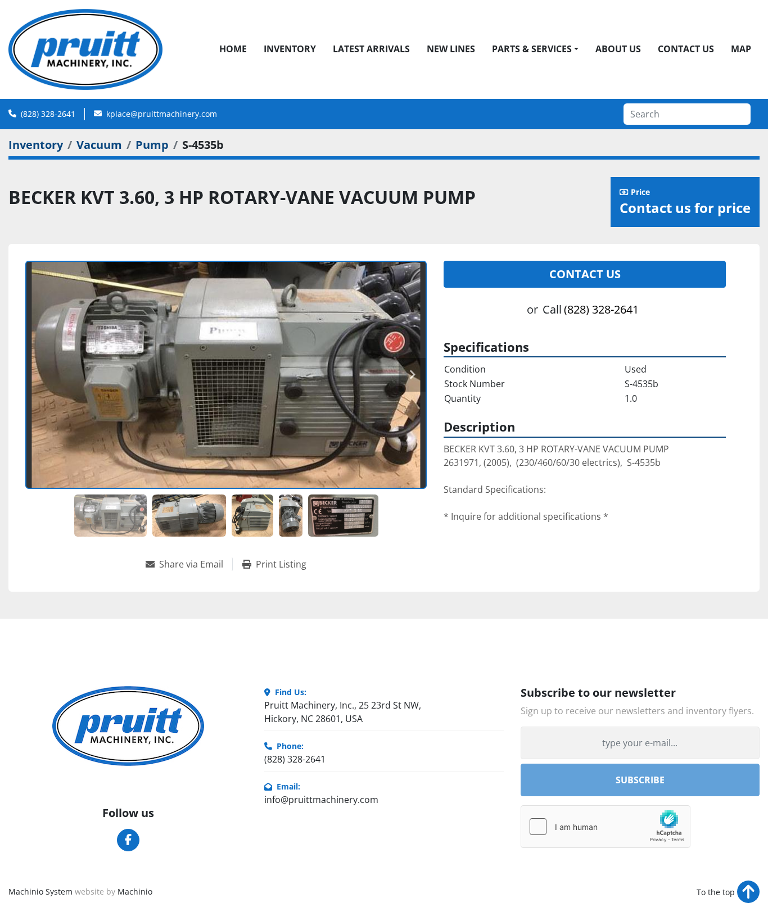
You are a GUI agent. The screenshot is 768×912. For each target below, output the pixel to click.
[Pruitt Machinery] (128, 726)
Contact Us (686, 49)
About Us (618, 49)
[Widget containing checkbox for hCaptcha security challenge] (605, 826)
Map (741, 49)
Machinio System (40, 891)
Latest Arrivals (371, 49)
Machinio (135, 891)
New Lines (451, 49)
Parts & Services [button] (532, 49)
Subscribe (640, 780)
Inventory (290, 49)
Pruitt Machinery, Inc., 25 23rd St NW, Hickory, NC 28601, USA (342, 712)
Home (233, 49)
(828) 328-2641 (48, 113)
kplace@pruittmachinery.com (161, 113)
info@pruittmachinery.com (321, 799)
